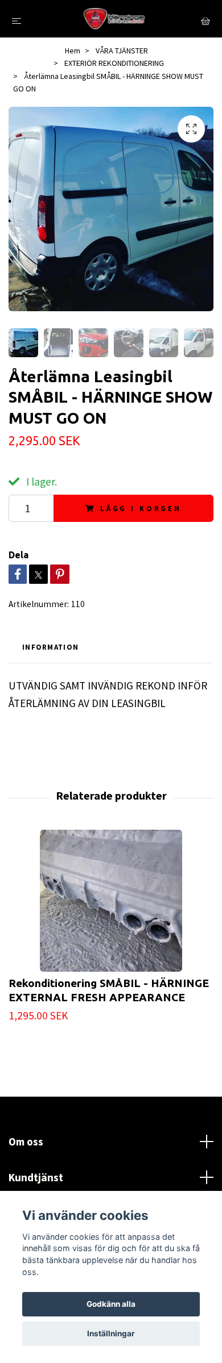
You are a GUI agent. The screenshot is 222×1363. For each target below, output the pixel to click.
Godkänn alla (111, 1303)
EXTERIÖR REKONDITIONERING (114, 63)
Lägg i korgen (141, 508)
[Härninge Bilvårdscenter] (113, 18)
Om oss (26, 1141)
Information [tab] (50, 646)
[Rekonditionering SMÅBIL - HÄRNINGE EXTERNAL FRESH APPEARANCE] (111, 901)
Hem (72, 50)
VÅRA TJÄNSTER (122, 50)
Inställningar (111, 1333)
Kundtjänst (36, 1177)
